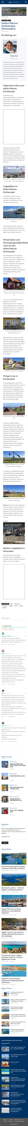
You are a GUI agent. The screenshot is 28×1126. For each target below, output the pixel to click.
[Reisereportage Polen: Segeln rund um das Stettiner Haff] (5, 1095)
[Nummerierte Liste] (10, 628)
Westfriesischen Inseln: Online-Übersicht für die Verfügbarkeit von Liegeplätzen (18, 1110)
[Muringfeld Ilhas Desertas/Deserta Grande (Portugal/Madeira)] (5, 1102)
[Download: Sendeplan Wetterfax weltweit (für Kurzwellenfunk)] (5, 1118)
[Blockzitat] (14, 628)
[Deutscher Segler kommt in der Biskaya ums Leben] (5, 1031)
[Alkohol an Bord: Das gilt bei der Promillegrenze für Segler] (5, 1009)
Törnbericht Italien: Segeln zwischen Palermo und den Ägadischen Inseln (12, 965)
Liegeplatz (4, 20)
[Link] (18, 628)
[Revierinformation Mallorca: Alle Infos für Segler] (5, 1064)
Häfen (11, 603)
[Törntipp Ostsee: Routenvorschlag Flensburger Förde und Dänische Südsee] (5, 1087)
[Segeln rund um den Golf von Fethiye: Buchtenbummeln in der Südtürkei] (14, 932)
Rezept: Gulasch (15, 1069)
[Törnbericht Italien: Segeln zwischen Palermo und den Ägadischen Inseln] (14, 955)
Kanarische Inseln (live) (17, 783)
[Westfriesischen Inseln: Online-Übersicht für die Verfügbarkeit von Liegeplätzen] (5, 1110)
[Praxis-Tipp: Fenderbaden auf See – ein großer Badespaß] (5, 1057)
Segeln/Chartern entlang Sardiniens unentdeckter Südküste (11, 919)
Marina (16, 605)
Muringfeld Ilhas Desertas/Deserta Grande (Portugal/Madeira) (17, 1102)
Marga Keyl (14, 56)
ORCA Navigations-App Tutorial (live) (16, 795)
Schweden (4, 607)
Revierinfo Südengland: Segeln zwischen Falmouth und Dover (13, 875)
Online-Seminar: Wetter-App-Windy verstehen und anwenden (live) (18, 1079)
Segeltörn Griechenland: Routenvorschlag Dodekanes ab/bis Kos (13, 988)
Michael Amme (5, 922)
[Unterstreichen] (7, 628)
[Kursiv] (5, 628)
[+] (22, 628)
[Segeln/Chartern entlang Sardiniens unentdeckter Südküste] (14, 909)
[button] (2, 2)
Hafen (9, 20)
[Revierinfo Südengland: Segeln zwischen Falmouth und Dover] (14, 866)
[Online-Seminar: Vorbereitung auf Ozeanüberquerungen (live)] (5, 1024)
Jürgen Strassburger (6, 899)
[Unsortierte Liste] (12, 628)
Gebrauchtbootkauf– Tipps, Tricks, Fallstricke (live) (18, 773)
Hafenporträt (17, 603)
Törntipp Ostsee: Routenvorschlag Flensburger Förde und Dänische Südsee (18, 1086)
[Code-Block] (16, 628)
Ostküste (21, 605)
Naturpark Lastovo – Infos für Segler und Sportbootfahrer (13, 896)
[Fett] (3, 628)
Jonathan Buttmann (6, 878)
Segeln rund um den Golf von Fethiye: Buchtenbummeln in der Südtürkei (13, 942)
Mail (7, 517)
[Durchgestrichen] (9, 628)
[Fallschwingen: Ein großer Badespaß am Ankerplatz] (5, 1016)
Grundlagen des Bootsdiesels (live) (16, 807)
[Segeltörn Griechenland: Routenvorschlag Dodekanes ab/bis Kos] (14, 978)
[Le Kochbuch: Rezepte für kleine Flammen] (5, 1002)
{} (19, 628)
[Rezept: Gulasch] (5, 1071)
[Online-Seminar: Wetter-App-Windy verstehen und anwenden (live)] (5, 1079)
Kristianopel (4, 605)
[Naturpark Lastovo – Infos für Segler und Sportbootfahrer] (14, 887)
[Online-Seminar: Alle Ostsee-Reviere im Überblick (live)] (5, 1039)
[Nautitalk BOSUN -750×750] (14, 533)
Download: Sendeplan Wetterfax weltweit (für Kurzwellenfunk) (16, 1117)
